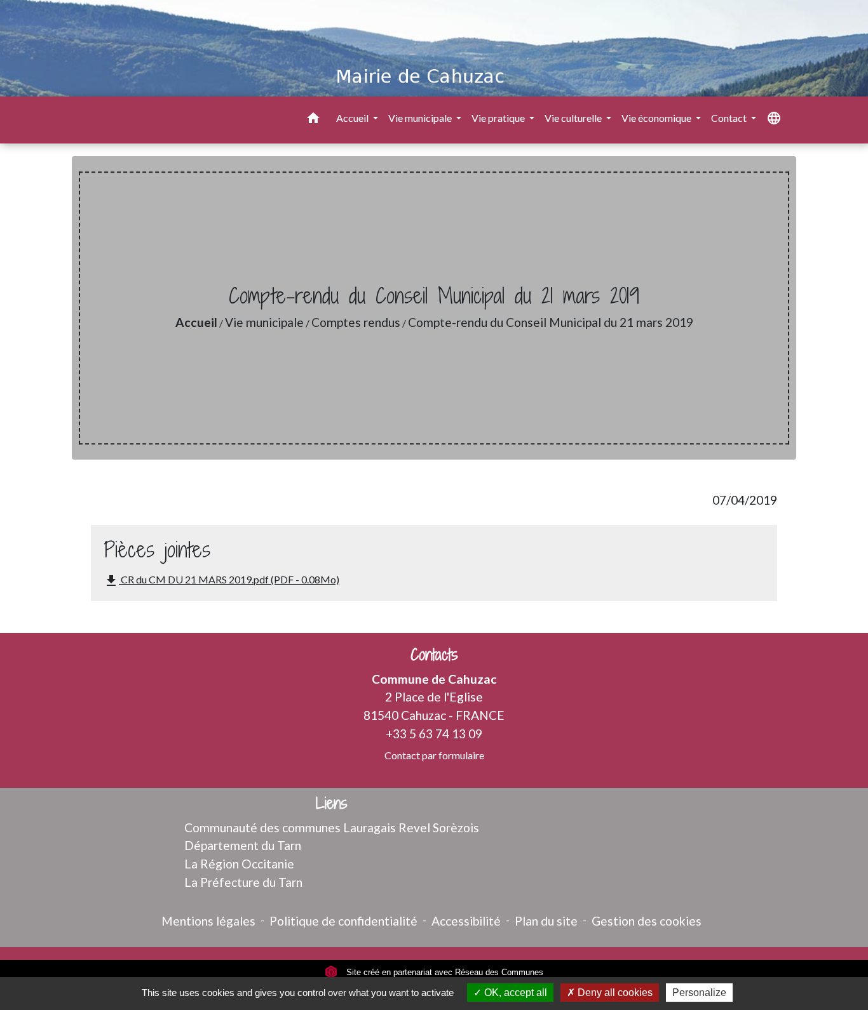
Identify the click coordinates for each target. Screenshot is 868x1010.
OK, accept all (514, 992)
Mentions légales (208, 921)
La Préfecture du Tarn (243, 882)
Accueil (196, 322)
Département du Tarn (242, 845)
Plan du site (546, 921)
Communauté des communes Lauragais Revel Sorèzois (331, 827)
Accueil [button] (353, 118)
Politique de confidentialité (343, 921)
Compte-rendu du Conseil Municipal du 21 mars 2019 (550, 322)
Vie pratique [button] (499, 118)
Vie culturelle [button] (574, 118)
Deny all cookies (614, 992)
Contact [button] (730, 118)
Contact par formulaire (434, 755)
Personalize (699, 992)
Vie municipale (264, 322)
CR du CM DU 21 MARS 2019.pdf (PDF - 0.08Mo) (221, 580)
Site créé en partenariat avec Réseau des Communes (443, 972)
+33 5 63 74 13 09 (434, 733)
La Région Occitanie (239, 863)
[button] (313, 120)
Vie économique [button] (657, 118)
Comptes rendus (355, 322)
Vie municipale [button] (421, 118)
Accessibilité (466, 921)
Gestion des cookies (647, 921)
